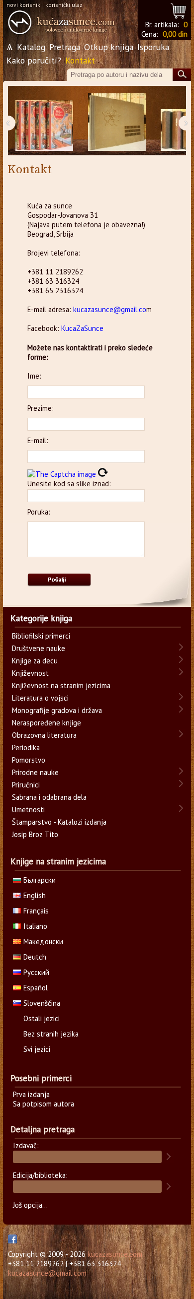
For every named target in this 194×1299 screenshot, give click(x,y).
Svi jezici (36, 1049)
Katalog (31, 47)
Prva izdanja (31, 1094)
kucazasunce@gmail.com (47, 1273)
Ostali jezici (41, 1018)
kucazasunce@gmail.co (109, 309)
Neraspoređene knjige (46, 722)
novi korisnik (23, 4)
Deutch (34, 957)
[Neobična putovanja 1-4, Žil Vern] (44, 121)
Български (39, 880)
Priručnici (26, 784)
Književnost (30, 673)
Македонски (43, 941)
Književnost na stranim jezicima (61, 685)
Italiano (35, 926)
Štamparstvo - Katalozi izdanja (59, 822)
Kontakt (80, 60)
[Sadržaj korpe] (179, 9)
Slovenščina (41, 1003)
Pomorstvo (28, 760)
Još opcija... (30, 1205)
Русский (36, 972)
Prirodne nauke (35, 772)
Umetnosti (28, 809)
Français (36, 910)
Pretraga (64, 47)
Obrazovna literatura (44, 735)
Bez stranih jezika (51, 1034)
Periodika (26, 747)
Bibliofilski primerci (41, 636)
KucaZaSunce (82, 328)
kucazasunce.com (115, 1254)
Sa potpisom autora (43, 1103)
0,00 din (175, 34)
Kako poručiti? (33, 60)
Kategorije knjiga (41, 618)
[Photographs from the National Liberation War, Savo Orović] (117, 121)
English (34, 895)
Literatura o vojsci (40, 698)
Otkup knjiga (108, 47)
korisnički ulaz (64, 4)
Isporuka (153, 47)
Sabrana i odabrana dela (49, 797)
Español (35, 987)
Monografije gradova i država (57, 710)
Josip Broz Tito (35, 834)
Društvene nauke (38, 648)
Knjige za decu (35, 660)
